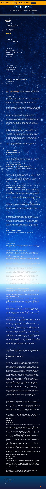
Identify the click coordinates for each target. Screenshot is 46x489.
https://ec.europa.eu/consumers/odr (12, 91)
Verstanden (33, 3)
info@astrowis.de (12, 26)
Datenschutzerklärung (41, 3)
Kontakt (8, 20)
